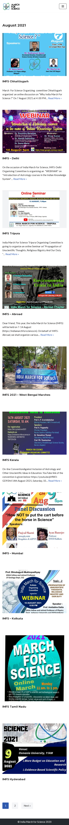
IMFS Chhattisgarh (15, 81)
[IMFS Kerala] (34, 433)
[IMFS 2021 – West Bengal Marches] (34, 368)
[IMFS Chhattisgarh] (34, 54)
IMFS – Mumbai (12, 553)
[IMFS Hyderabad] (34, 748)
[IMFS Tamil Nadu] (34, 668)
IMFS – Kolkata (12, 618)
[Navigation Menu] (63, 6)
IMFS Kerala (10, 460)
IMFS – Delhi (10, 158)
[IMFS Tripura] (34, 209)
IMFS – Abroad (12, 314)
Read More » (55, 98)
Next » (27, 805)
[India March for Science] (12, 6)
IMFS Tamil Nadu (14, 706)
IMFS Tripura (11, 233)
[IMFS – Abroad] (34, 287)
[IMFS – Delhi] (34, 131)
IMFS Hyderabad (13, 779)
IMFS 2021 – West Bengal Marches (26, 394)
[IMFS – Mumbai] (34, 520)
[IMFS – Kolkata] (34, 591)
